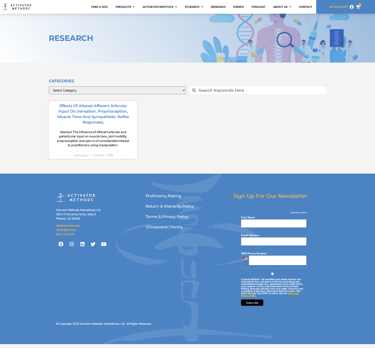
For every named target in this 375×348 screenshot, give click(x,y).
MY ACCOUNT (338, 7)
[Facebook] (61, 244)
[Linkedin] (82, 244)
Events (238, 7)
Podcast (258, 7)
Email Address (251, 235)
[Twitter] (93, 244)
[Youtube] (104, 244)
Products (123, 7)
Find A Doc (99, 7)
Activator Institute (158, 7)
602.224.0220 (65, 234)
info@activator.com (68, 225)
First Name (248, 217)
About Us (280, 7)
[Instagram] (72, 244)
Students (192, 7)
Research (218, 7)
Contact (305, 7)
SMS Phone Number (255, 253)
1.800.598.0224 (66, 229)
